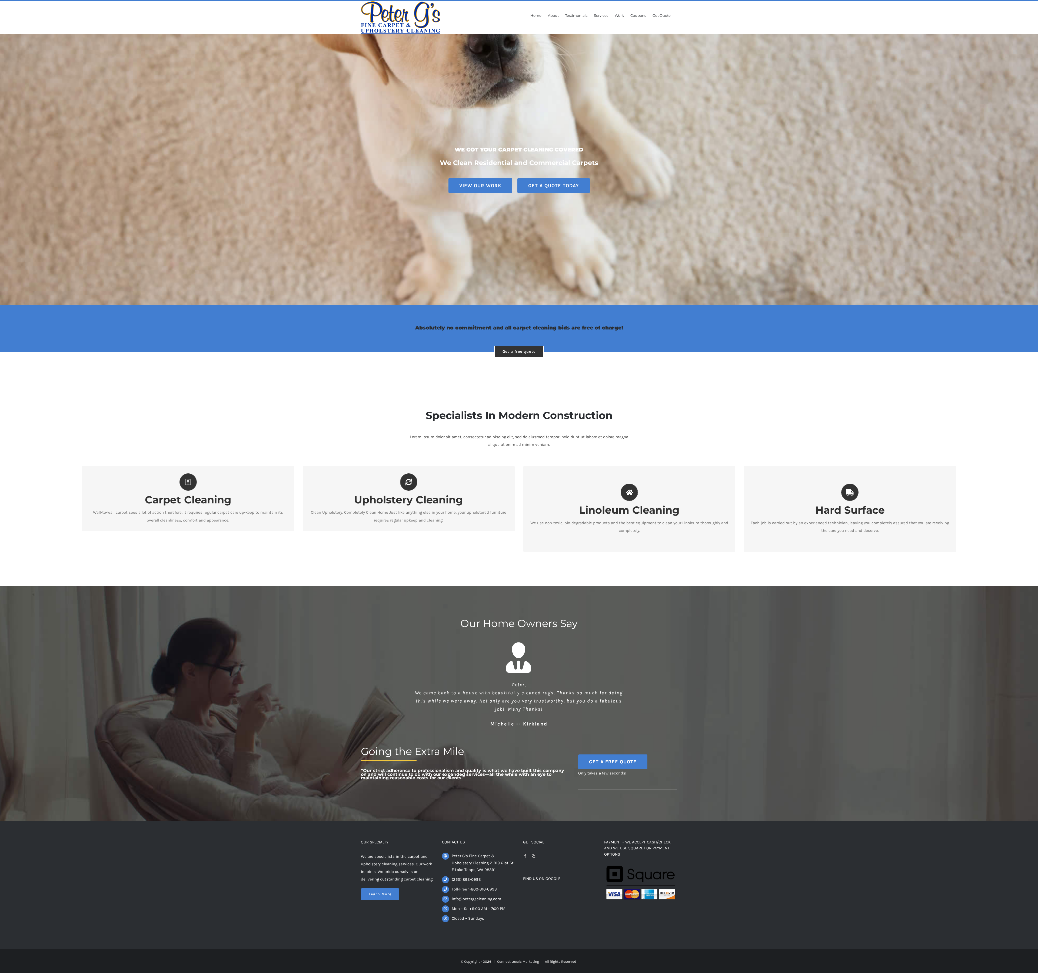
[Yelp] (533, 848)
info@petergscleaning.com (476, 890)
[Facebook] (525, 848)
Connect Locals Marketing (518, 953)
